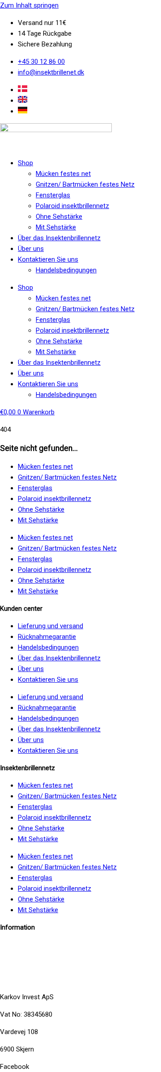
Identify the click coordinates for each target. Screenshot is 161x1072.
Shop (25, 163)
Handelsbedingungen (66, 270)
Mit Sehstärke (56, 227)
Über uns (31, 249)
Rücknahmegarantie (47, 637)
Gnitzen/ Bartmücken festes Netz (85, 184)
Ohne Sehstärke (59, 217)
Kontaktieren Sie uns (48, 259)
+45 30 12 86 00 (23, 980)
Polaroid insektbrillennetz (72, 206)
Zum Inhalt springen (29, 5)
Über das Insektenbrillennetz (59, 238)
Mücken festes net (63, 174)
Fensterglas (53, 195)
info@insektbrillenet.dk (33, 945)
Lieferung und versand (50, 626)
